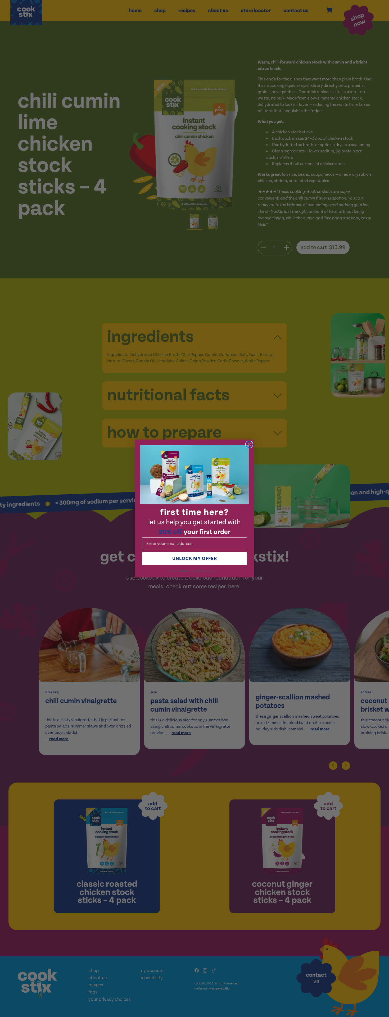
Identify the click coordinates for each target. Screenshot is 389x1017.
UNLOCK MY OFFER (194, 558)
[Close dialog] (249, 444)
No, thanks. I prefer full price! (195, 571)
